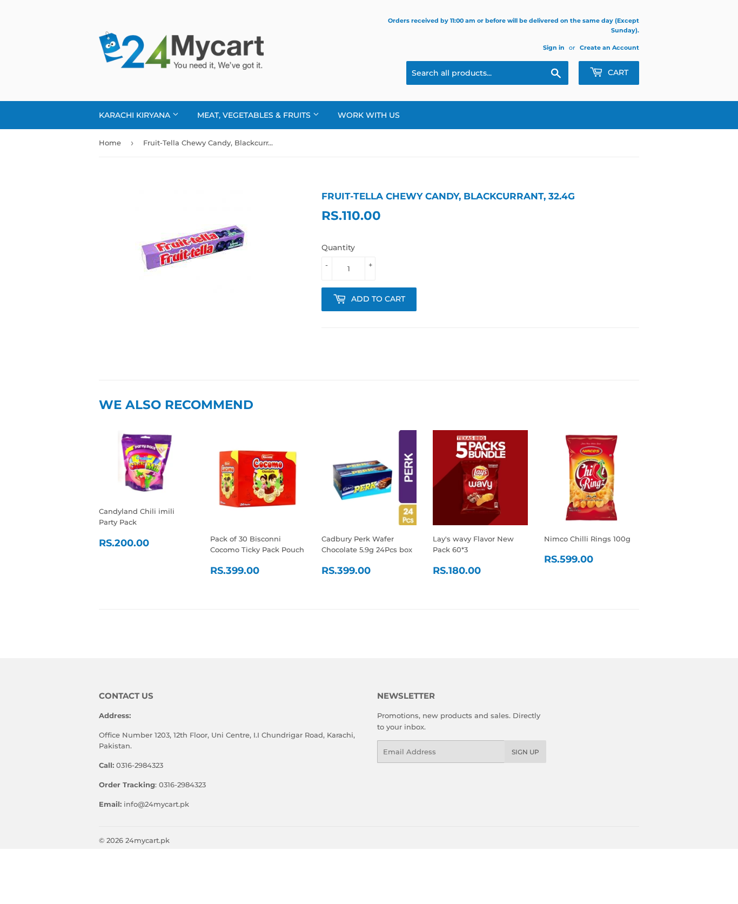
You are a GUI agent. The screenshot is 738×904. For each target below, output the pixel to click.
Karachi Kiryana (135, 115)
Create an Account (609, 47)
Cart (617, 72)
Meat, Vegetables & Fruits (255, 115)
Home (110, 142)
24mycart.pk (147, 840)
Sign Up (525, 752)
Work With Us (369, 115)
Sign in (554, 47)
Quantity (338, 247)
